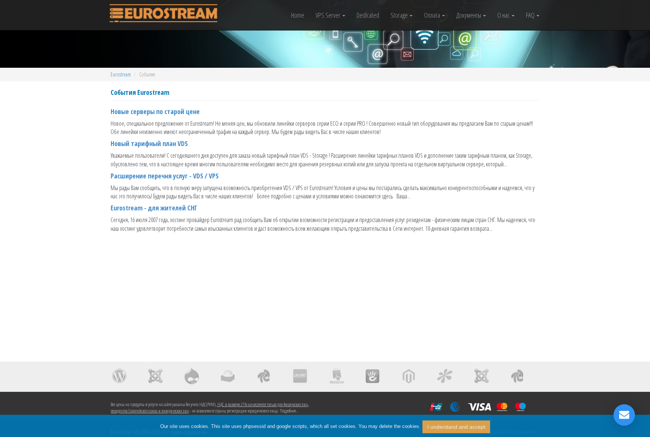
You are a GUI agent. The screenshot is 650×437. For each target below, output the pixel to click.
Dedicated (368, 15)
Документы (469, 15)
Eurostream (121, 74)
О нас (504, 15)
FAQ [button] (531, 15)
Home (297, 15)
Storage (399, 15)
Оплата (432, 15)
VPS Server (329, 15)
